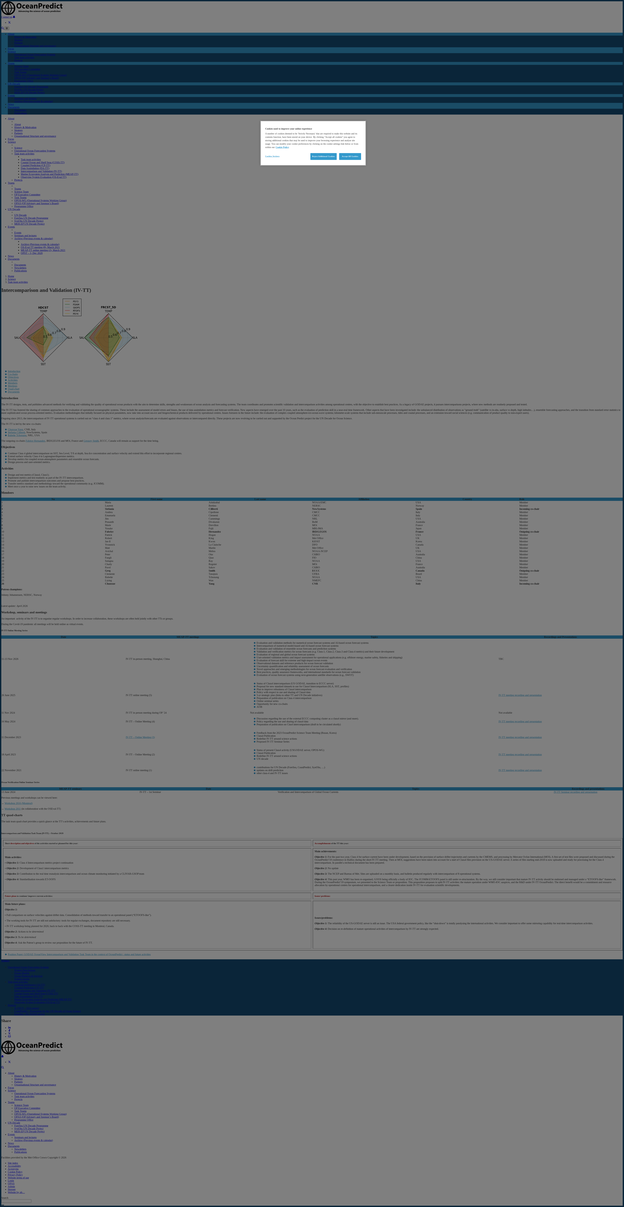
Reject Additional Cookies (323, 156)
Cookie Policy (282, 147)
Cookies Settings (272, 156)
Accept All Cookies (350, 156)
